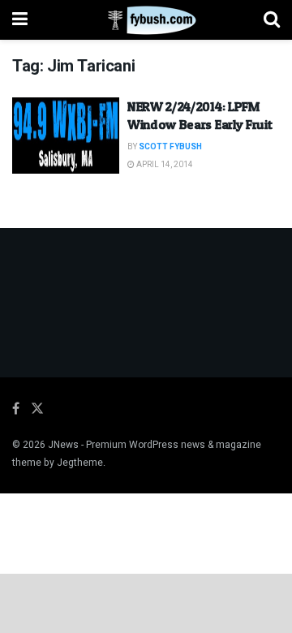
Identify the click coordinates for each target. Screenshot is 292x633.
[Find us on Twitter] (37, 409)
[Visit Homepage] (145, 20)
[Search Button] (272, 20)
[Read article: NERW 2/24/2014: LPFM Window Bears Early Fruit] (65, 135)
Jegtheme (80, 462)
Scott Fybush (170, 147)
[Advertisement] (146, 602)
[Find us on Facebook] (15, 409)
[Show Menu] (20, 20)
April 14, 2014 (164, 164)
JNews (63, 444)
